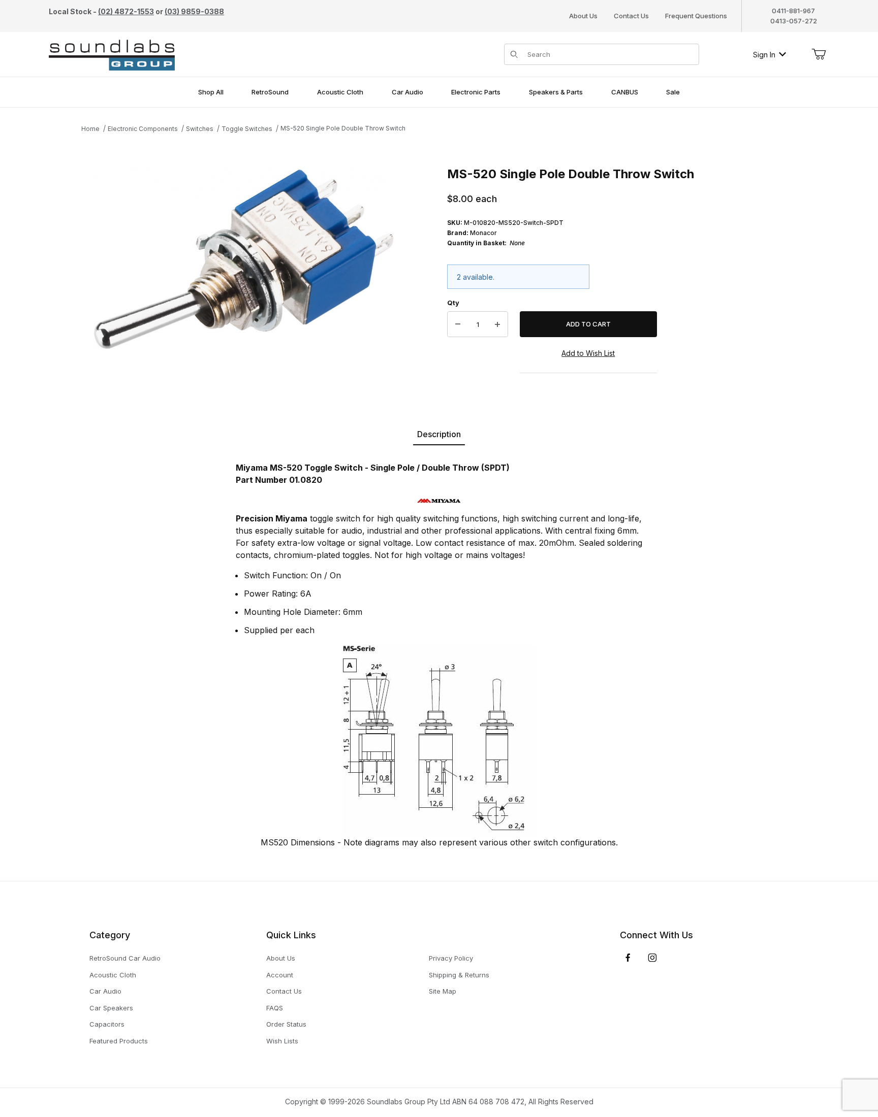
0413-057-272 (793, 21)
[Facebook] (628, 957)
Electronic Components (143, 129)
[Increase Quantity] (497, 324)
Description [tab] (439, 434)
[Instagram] (652, 957)
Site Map (442, 991)
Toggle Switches (247, 129)
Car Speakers (111, 1008)
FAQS (274, 1008)
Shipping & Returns (459, 975)
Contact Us (631, 16)
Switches (199, 129)
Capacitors (106, 1024)
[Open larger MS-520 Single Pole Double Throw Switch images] (243, 259)
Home (90, 129)
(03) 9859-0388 (194, 11)
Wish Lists (282, 1041)
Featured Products (118, 1041)
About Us (583, 16)
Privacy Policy (451, 958)
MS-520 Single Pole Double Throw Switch (342, 128)
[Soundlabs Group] (112, 53)
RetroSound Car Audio (125, 958)
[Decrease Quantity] (458, 324)
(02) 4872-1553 (126, 11)
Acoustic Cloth (112, 975)
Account (279, 975)
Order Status (286, 1024)
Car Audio (105, 991)
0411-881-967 (793, 11)
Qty (453, 303)
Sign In (764, 54)
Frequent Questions (696, 16)
